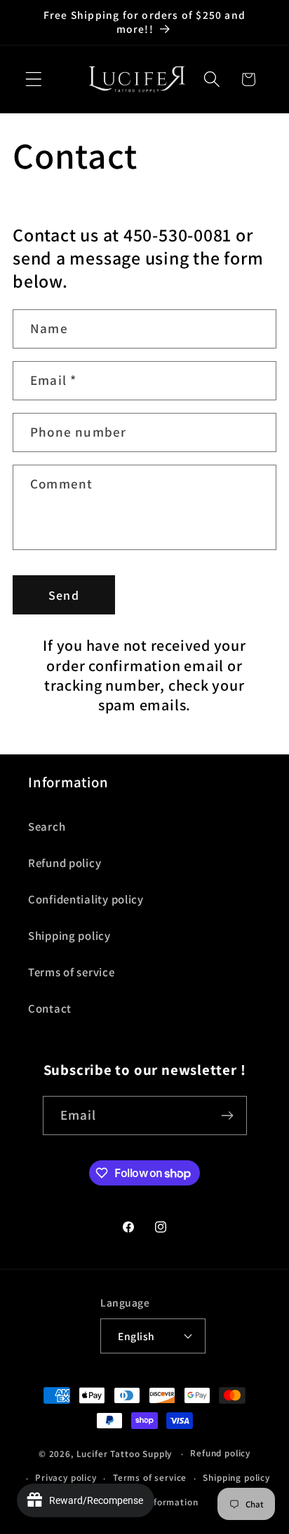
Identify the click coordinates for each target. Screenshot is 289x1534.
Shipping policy (69, 935)
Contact (50, 1008)
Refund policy (64, 863)
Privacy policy (66, 1478)
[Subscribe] (227, 1115)
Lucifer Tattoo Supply (124, 1454)
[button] (34, 79)
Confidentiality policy (86, 899)
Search (46, 826)
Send (63, 595)
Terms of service (71, 972)
